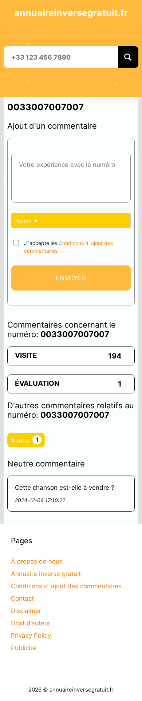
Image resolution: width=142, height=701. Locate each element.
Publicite (23, 648)
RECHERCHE (128, 57)
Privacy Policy (31, 635)
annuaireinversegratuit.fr (71, 12)
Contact (22, 598)
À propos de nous (37, 561)
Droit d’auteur (30, 623)
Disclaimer (26, 610)
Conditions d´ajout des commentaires (66, 586)
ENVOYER (71, 278)
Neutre (25, 440)
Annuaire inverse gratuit (46, 573)
